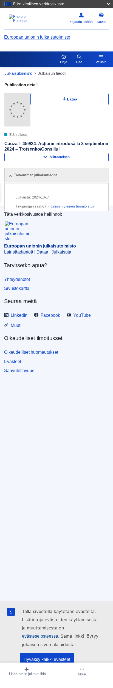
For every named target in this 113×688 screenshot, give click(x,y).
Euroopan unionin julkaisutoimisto (37, 37)
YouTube (82, 315)
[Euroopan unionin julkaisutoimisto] (22, 19)
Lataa (72, 99)
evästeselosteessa (40, 636)
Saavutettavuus (19, 370)
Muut (15, 325)
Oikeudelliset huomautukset (31, 352)
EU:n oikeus (18, 135)
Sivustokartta (16, 288)
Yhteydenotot (17, 279)
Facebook (50, 315)
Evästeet (12, 361)
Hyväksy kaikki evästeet (47, 659)
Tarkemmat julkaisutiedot (35, 175)
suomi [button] (101, 22)
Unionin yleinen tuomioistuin (73, 206)
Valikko (101, 62)
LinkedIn (19, 315)
